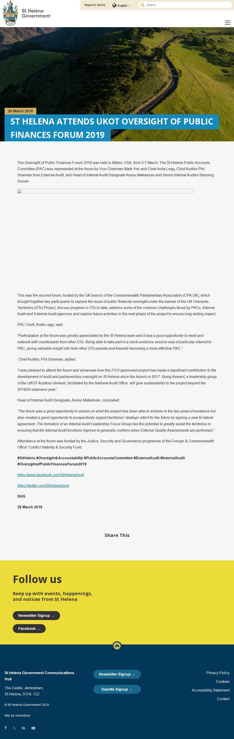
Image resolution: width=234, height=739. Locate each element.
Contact (223, 699)
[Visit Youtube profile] (33, 728)
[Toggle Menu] (227, 23)
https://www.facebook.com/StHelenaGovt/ (50, 475)
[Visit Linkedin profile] (23, 728)
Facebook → (29, 628)
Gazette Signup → (117, 689)
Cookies (222, 681)
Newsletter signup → (36, 615)
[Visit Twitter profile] (14, 728)
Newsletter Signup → (117, 674)
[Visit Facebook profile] (6, 728)
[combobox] (187, 5)
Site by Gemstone (17, 715)
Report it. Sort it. (95, 5)
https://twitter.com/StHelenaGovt (43, 485)
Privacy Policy (217, 673)
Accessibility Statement (210, 690)
